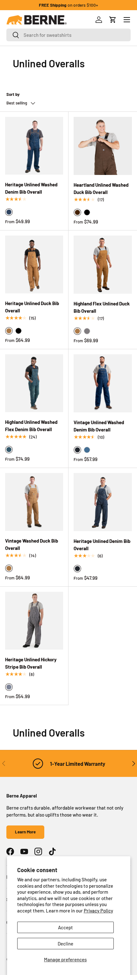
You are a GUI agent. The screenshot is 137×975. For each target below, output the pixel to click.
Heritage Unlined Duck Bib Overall (32, 306)
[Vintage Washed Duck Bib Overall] (34, 502)
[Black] (87, 212)
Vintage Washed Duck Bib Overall (31, 544)
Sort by (13, 94)
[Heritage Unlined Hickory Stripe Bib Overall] (34, 621)
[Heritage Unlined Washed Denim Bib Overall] (34, 146)
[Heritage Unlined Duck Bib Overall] (34, 264)
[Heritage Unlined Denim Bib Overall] (103, 502)
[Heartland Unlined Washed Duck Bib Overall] (103, 146)
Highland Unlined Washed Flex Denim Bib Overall (31, 425)
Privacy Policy (98, 910)
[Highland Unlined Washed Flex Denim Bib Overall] (34, 383)
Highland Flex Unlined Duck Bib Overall (102, 307)
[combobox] (68, 35)
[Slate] (87, 331)
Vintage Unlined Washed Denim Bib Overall (99, 425)
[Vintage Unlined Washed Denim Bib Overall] (103, 383)
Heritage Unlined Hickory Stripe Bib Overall (31, 663)
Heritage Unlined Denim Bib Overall (102, 544)
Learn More (25, 831)
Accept (65, 927)
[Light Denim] (87, 450)
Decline (65, 943)
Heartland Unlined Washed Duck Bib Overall (101, 188)
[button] (113, 20)
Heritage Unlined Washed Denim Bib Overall (31, 188)
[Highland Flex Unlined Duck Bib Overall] (103, 265)
